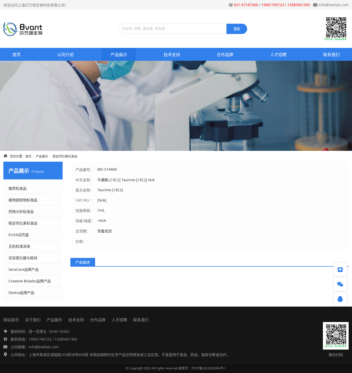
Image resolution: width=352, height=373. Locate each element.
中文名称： (85, 179)
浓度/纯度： (85, 220)
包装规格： (85, 210)
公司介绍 (65, 54)
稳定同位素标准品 (65, 156)
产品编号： (85, 169)
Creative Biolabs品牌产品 (30, 281)
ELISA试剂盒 (19, 234)
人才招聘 (278, 54)
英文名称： (85, 190)
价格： (81, 241)
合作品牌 (225, 54)
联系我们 (331, 54)
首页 (16, 54)
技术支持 (172, 54)
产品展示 (119, 54)
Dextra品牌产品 (21, 292)
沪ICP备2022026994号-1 (208, 368)
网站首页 (11, 319)
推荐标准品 (18, 188)
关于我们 (32, 319)
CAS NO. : (84, 200)
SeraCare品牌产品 (24, 269)
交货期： (83, 231)
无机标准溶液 (19, 246)
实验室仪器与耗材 (23, 257)
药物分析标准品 (21, 211)
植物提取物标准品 (23, 199)
